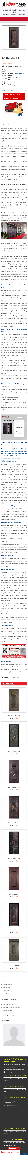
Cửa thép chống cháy (7, 984)
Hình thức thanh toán (7, 1010)
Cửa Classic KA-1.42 (14, 930)
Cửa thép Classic (7, 993)
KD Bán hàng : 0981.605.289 (11, 1153)
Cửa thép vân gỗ (6, 981)
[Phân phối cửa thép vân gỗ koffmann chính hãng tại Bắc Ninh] (14, 4)
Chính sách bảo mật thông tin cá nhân (11, 1007)
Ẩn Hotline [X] (14, 1148)
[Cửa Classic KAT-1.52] (14, 735)
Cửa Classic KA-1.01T (14, 787)
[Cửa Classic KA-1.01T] (14, 771)
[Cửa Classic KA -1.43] (14, 38)
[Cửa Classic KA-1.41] (14, 950)
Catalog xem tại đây (19, 73)
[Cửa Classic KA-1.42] (14, 914)
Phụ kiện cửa (6, 990)
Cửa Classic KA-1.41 (14, 965)
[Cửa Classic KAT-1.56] (14, 700)
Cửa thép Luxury (6, 987)
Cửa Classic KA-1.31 (14, 894)
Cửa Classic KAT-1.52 (14, 751)
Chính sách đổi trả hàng (8, 1013)
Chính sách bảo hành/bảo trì (9, 1016)
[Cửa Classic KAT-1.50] (14, 842)
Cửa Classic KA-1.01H (14, 823)
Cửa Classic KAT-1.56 (14, 716)
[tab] (3, 124)
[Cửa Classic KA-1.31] (14, 878)
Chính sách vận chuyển (8, 1004)
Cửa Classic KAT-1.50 (14, 858)
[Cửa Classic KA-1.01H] (14, 807)
